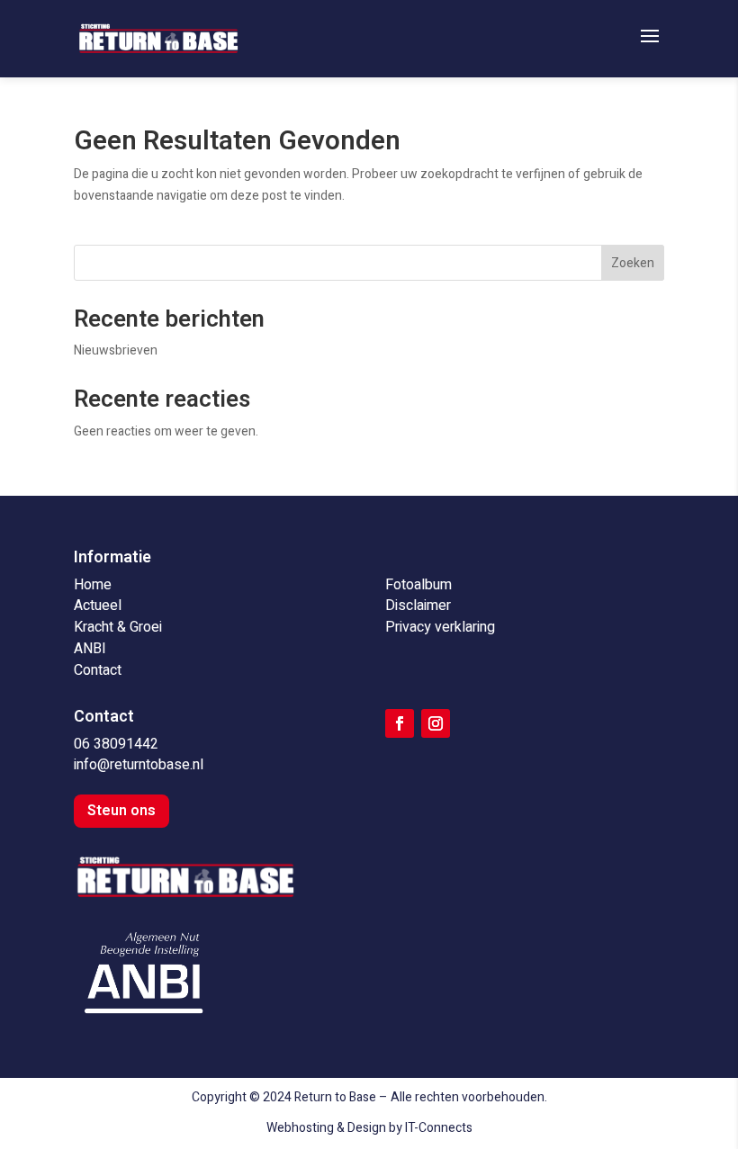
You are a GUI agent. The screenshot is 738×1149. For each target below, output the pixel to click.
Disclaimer (418, 605)
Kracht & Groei (118, 627)
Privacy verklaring (440, 627)
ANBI (90, 649)
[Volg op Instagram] (435, 723)
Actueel (98, 605)
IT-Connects (438, 1127)
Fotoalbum (418, 585)
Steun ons (121, 810)
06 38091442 (116, 744)
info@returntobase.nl (138, 765)
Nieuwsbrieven (116, 350)
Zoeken (632, 263)
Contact (98, 670)
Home (93, 585)
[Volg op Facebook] (399, 723)
